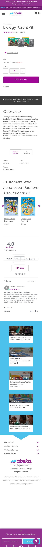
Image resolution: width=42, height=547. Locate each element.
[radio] (19, 254)
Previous (3, 206)
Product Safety (32, 477)
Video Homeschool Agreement (21, 484)
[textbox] (37, 282)
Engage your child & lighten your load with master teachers (21, 100)
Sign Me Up (31, 541)
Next (39, 206)
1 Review (16, 32)
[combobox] (32, 281)
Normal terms (8, 170)
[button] (15, 152)
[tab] (20, 268)
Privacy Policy (10, 477)
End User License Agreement (29, 480)
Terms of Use (20, 477)
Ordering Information (10, 480)
